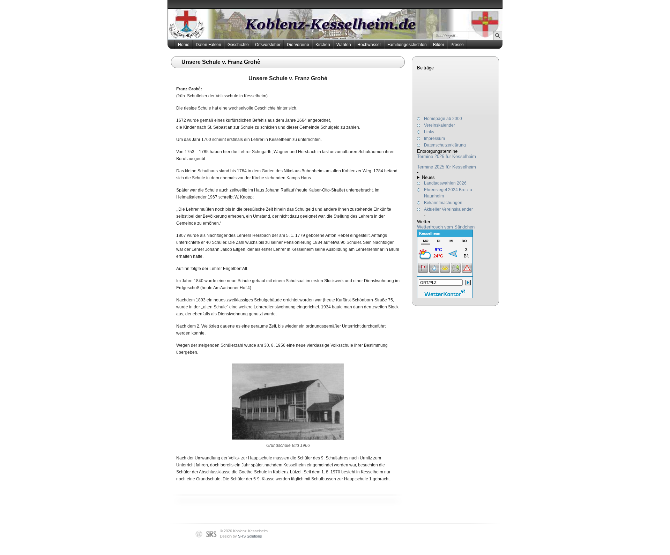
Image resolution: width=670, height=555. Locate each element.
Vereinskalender (439, 125)
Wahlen (343, 44)
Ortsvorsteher (268, 44)
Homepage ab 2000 (443, 118)
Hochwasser (369, 44)
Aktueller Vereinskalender (448, 209)
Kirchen (322, 44)
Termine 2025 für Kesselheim (446, 167)
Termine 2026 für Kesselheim (446, 156)
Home (183, 44)
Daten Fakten (208, 44)
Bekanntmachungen (443, 202)
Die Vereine (298, 44)
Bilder (438, 44)
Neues (428, 177)
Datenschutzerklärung (445, 145)
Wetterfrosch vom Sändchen (446, 227)
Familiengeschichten (407, 44)
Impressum (434, 138)
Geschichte (238, 44)
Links (429, 131)
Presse (457, 44)
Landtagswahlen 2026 (445, 183)
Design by (241, 536)
